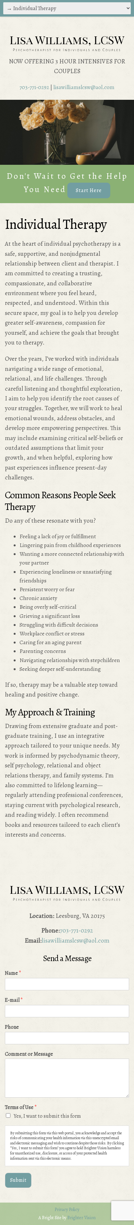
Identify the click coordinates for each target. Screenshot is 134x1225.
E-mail (14, 1000)
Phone (12, 1027)
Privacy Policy (67, 1209)
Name (13, 973)
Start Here (89, 190)
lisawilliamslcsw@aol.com (83, 87)
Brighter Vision (81, 1218)
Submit (18, 1180)
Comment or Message (29, 1054)
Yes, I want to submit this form (47, 1116)
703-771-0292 (34, 87)
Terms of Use (21, 1107)
